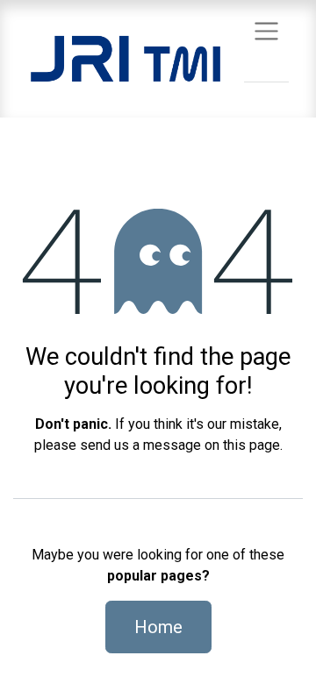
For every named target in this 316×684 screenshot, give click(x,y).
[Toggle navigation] (266, 30)
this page (251, 445)
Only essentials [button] (192, 657)
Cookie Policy (222, 606)
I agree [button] (273, 657)
